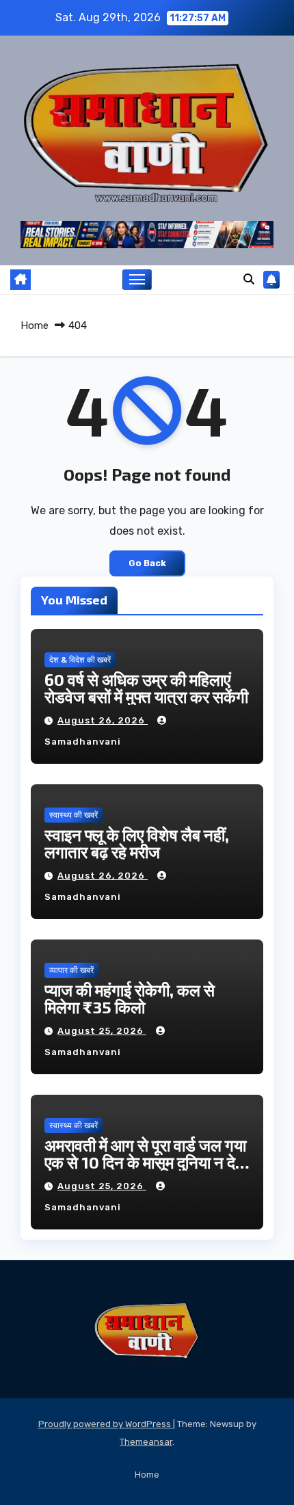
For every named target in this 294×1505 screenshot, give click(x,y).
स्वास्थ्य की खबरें (73, 815)
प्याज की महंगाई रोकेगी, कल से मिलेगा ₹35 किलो (129, 998)
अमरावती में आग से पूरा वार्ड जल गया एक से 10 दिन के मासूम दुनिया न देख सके (146, 1162)
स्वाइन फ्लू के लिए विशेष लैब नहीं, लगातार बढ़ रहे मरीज (136, 843)
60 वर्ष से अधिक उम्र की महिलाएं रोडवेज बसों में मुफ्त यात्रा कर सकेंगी (146, 687)
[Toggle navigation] (137, 279)
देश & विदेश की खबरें (80, 660)
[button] (248, 279)
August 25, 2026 (101, 1031)
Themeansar (146, 1442)
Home (35, 325)
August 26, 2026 (102, 720)
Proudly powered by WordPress (105, 1424)
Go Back (147, 563)
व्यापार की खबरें (71, 970)
